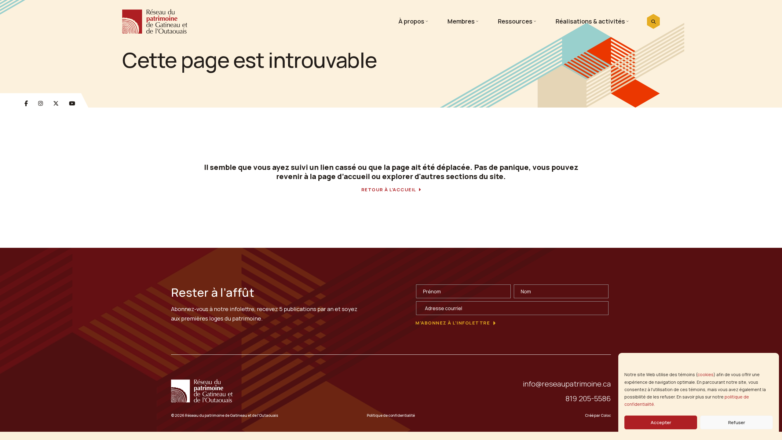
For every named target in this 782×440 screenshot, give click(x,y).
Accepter (661, 422)
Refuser (736, 422)
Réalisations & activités (590, 21)
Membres (461, 21)
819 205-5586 (588, 398)
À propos (411, 21)
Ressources (515, 21)
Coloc (606, 415)
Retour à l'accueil (388, 190)
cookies (705, 374)
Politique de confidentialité (391, 415)
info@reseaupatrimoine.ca (567, 384)
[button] (653, 21)
